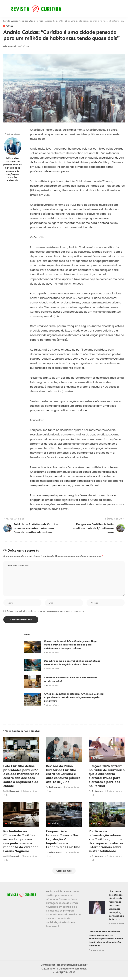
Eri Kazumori (9, 46)
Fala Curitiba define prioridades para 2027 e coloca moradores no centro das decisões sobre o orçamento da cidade (21, 776)
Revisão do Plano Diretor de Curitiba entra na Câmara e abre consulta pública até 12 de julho (63, 774)
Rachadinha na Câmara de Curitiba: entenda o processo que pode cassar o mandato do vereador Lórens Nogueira (20, 841)
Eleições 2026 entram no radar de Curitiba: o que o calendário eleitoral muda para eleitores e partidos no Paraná (107, 776)
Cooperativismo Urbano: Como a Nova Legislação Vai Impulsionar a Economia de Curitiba (63, 839)
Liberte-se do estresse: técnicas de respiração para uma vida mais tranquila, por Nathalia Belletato (116, 905)
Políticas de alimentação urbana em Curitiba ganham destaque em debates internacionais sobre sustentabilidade (106, 841)
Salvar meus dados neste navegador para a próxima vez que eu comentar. (45, 611)
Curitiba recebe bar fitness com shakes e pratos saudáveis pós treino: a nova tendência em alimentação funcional (106, 938)
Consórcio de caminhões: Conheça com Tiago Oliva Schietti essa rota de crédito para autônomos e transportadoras (70, 645)
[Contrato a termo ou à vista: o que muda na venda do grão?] (32, 681)
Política (9, 26)
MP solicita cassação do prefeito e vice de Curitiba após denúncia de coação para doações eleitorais (12, 169)
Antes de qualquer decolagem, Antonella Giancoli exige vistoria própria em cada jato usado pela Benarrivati (74, 697)
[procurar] (112, 8)
